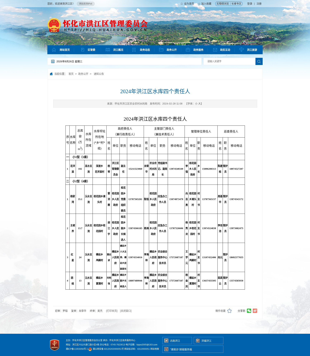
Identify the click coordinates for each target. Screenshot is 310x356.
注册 (259, 3)
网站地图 (154, 349)
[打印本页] (112, 310)
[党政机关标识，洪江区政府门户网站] (54, 351)
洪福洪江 (206, 340)
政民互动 (225, 49)
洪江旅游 (252, 49)
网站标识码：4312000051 (137, 349)
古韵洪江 (175, 340)
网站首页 (65, 49)
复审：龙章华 (78, 310)
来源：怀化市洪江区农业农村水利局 (127, 103)
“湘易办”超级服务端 (181, 349)
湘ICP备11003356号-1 (77, 349)
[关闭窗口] (125, 310)
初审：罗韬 (61, 310)
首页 (71, 73)
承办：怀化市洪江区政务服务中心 (119, 340)
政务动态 (145, 49)
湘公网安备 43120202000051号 (108, 349)
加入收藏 (206, 3)
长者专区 (236, 3)
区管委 (91, 49)
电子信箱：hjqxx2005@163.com (141, 344)
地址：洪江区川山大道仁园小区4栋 (82, 344)
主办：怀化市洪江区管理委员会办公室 (84, 340)
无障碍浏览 (222, 3)
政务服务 (198, 49)
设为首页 (189, 3)
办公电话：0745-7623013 (112, 344)
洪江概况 (118, 49)
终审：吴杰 (96, 310)
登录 (249, 3)
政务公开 (172, 49)
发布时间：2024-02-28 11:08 (166, 103)
